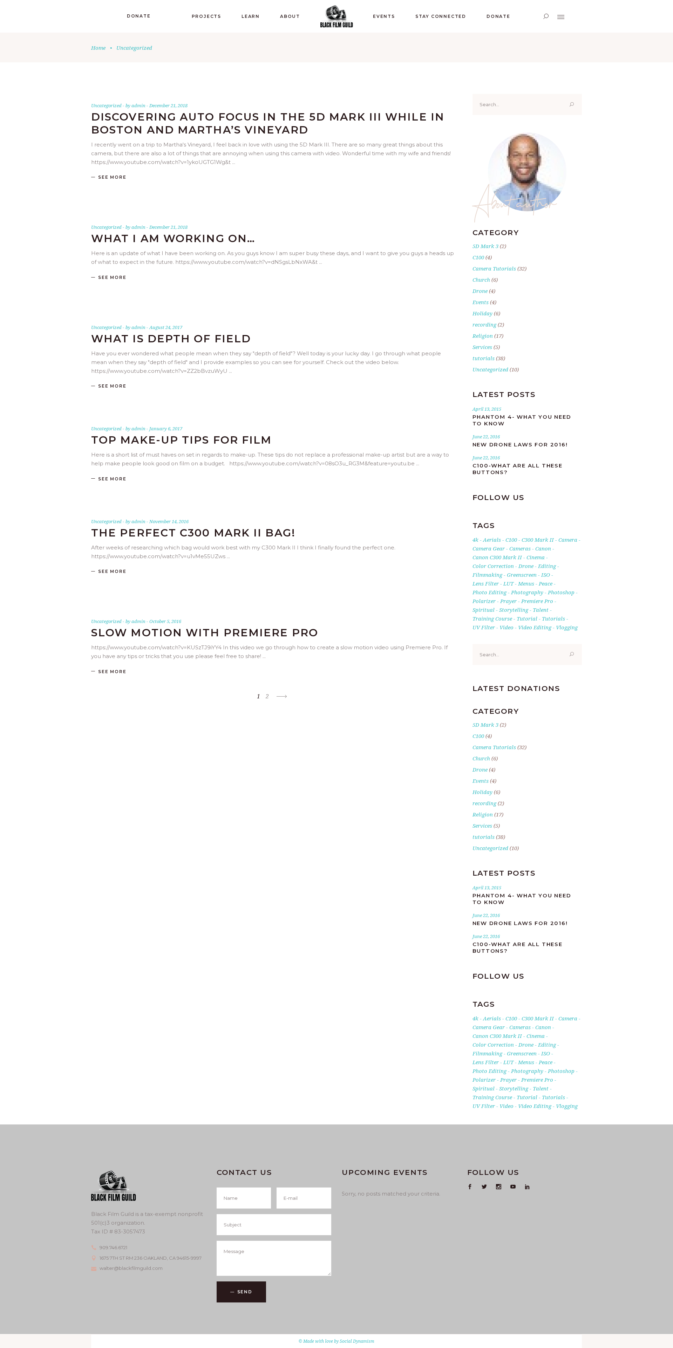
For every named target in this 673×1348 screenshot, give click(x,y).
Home (98, 47)
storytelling (513, 609)
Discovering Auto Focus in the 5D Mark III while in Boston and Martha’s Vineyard (267, 123)
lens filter (486, 583)
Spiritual (484, 609)
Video (506, 627)
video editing (534, 627)
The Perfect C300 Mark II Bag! (193, 532)
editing (547, 565)
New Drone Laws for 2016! (520, 444)
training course (492, 618)
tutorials (484, 358)
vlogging (567, 627)
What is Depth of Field (171, 338)
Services (482, 346)
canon (543, 548)
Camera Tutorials (494, 268)
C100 (478, 257)
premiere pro (537, 600)
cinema (535, 557)
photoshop (561, 592)
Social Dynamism (357, 1341)
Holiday (482, 313)
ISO (545, 574)
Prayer (508, 600)
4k (475, 539)
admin (139, 105)
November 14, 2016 (169, 521)
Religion (483, 335)
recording (484, 324)
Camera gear (489, 548)
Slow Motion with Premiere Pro (204, 632)
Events (481, 302)
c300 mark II (538, 539)
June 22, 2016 (486, 436)
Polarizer (484, 600)
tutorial (527, 618)
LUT (508, 583)
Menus (526, 583)
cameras (520, 548)
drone (525, 565)
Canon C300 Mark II (497, 557)
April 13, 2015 (487, 409)
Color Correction (493, 565)
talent (541, 609)
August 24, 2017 (165, 327)
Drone (480, 290)
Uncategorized (106, 105)
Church (481, 279)
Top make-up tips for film (181, 439)
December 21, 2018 (168, 105)
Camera (567, 539)
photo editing (490, 592)
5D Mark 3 (485, 245)
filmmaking (487, 574)
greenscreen (522, 574)
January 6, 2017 (165, 428)
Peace (545, 583)
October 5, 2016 (165, 621)
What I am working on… (173, 238)
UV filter (484, 627)
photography (527, 592)
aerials (492, 539)
